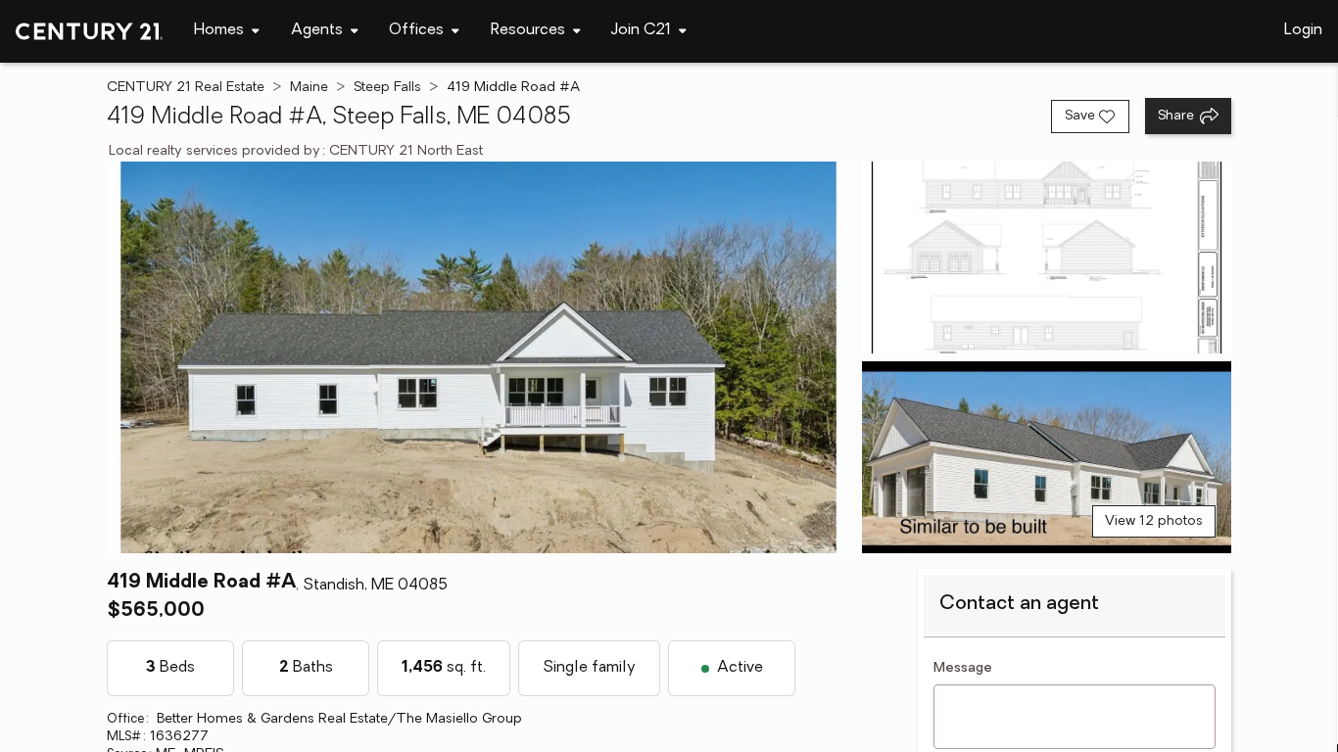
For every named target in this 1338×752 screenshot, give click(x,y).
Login (1303, 30)
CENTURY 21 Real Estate (185, 87)
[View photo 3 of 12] (1046, 457)
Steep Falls (387, 87)
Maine (309, 87)
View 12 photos (1154, 521)
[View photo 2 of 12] (1046, 257)
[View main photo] (480, 357)
